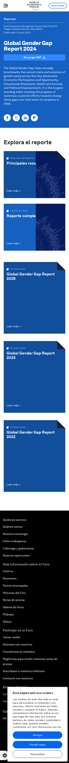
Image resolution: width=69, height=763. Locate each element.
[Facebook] (7, 117)
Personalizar (38, 754)
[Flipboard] (34, 117)
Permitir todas (37, 744)
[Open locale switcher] (4, 755)
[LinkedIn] (25, 117)
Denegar (37, 735)
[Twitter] (16, 117)
